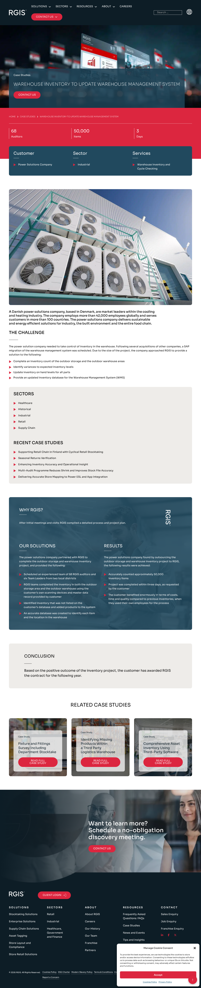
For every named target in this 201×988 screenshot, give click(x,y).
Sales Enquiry (169, 914)
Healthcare (25, 403)
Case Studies (27, 116)
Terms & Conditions (103, 972)
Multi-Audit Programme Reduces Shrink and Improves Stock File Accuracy (65, 470)
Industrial (24, 415)
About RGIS (92, 914)
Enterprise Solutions (22, 921)
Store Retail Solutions (23, 954)
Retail (22, 421)
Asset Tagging (18, 935)
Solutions (39, 6)
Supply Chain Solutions (24, 928)
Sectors (62, 6)
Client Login (52, 895)
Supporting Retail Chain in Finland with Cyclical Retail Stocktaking (60, 452)
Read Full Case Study (38, 762)
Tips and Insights (134, 939)
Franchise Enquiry (172, 928)
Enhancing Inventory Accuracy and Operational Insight (53, 464)
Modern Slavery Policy (81, 972)
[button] (194, 948)
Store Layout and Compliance (20, 945)
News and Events (134, 932)
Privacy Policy (165, 982)
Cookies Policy (150, 982)
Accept (158, 974)
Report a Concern (50, 977)
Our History (92, 928)
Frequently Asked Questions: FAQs (134, 916)
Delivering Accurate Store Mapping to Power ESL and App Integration (63, 476)
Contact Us (102, 848)
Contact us (27, 94)
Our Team (91, 935)
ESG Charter (64, 972)
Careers (126, 6)
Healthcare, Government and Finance (55, 932)
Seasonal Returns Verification (37, 458)
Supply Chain (26, 428)
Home (12, 116)
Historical (24, 409)
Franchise (91, 943)
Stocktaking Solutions (23, 914)
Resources (85, 6)
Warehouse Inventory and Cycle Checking (153, 166)
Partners (90, 950)
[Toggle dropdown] (50, 7)
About (106, 6)
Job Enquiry (168, 921)
